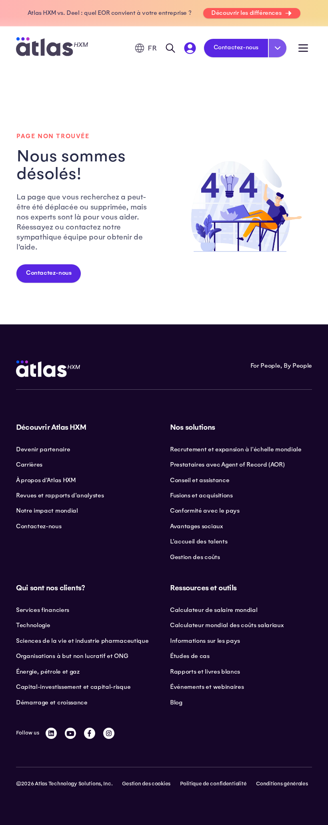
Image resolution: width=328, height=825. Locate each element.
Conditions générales (282, 784)
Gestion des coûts (195, 557)
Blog (176, 702)
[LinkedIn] (51, 733)
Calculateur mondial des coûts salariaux (227, 625)
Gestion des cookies (146, 784)
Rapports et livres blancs (205, 671)
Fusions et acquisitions (201, 495)
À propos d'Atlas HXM (46, 480)
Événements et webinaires (207, 686)
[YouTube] (70, 733)
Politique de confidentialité (213, 784)
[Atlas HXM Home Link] (52, 47)
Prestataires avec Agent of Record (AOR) (227, 464)
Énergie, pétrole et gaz (48, 671)
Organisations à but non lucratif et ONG (72, 656)
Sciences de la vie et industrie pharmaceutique (82, 640)
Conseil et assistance (199, 480)
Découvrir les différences (246, 12)
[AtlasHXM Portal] (190, 48)
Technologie (33, 625)
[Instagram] (108, 733)
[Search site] (170, 48)
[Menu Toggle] (303, 48)
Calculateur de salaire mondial (213, 610)
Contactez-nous (236, 47)
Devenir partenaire (43, 449)
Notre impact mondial (47, 510)
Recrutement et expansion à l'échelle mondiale (236, 449)
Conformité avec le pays (205, 510)
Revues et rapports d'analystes (60, 495)
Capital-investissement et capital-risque (73, 686)
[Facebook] (89, 733)
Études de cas (190, 656)
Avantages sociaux (196, 526)
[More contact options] (277, 48)
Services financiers (42, 610)
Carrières (29, 464)
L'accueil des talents (198, 541)
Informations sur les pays (205, 640)
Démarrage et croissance (52, 702)
